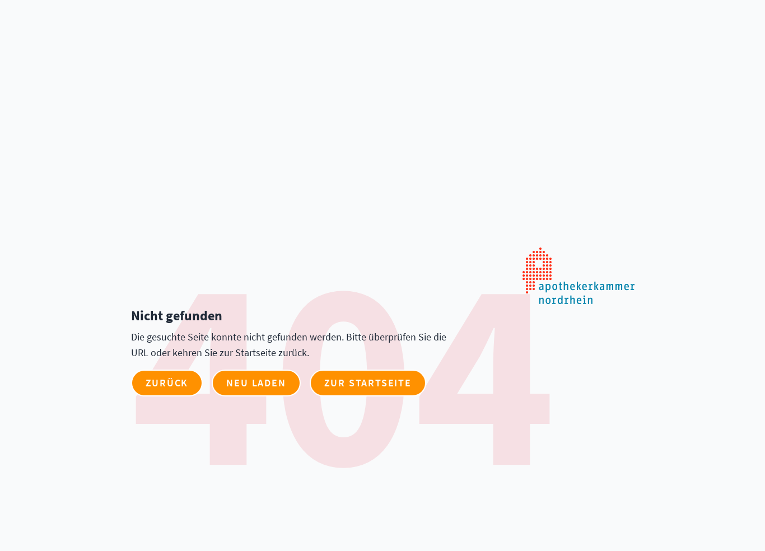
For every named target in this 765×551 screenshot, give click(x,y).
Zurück (167, 382)
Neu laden (256, 382)
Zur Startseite (368, 382)
